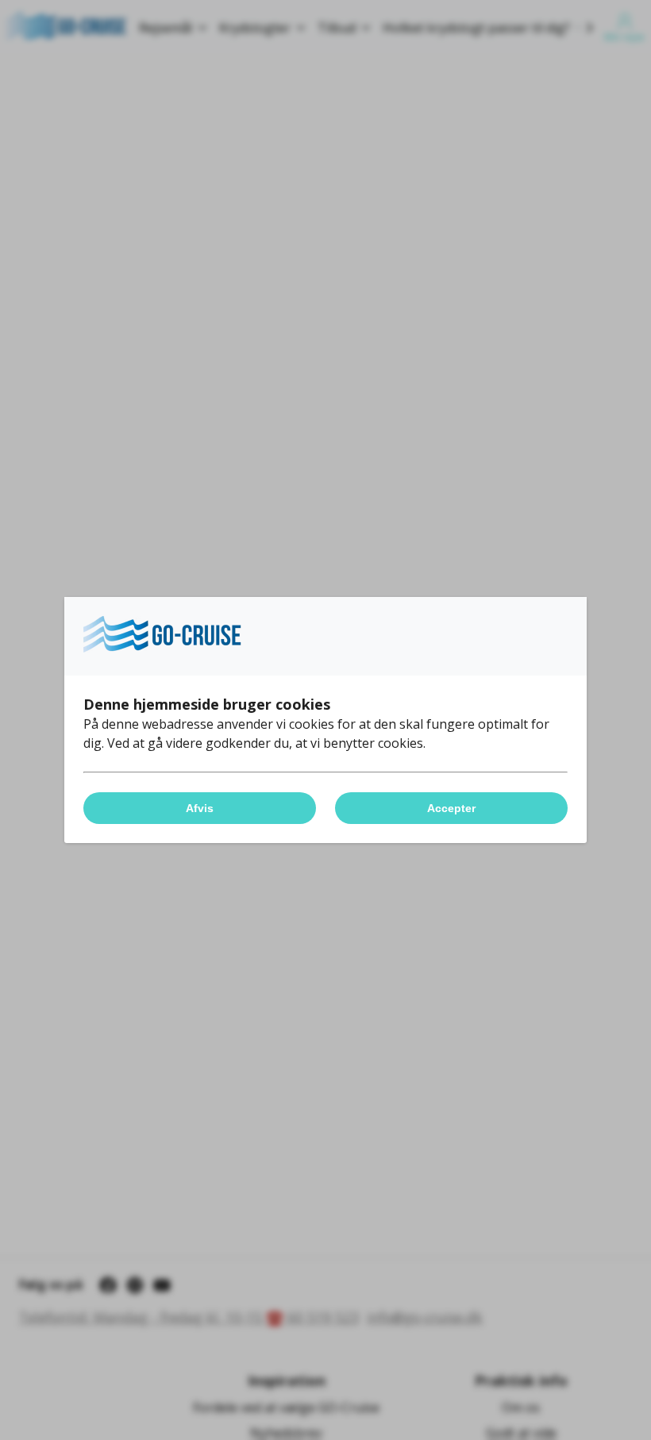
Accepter (451, 808)
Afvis (200, 808)
